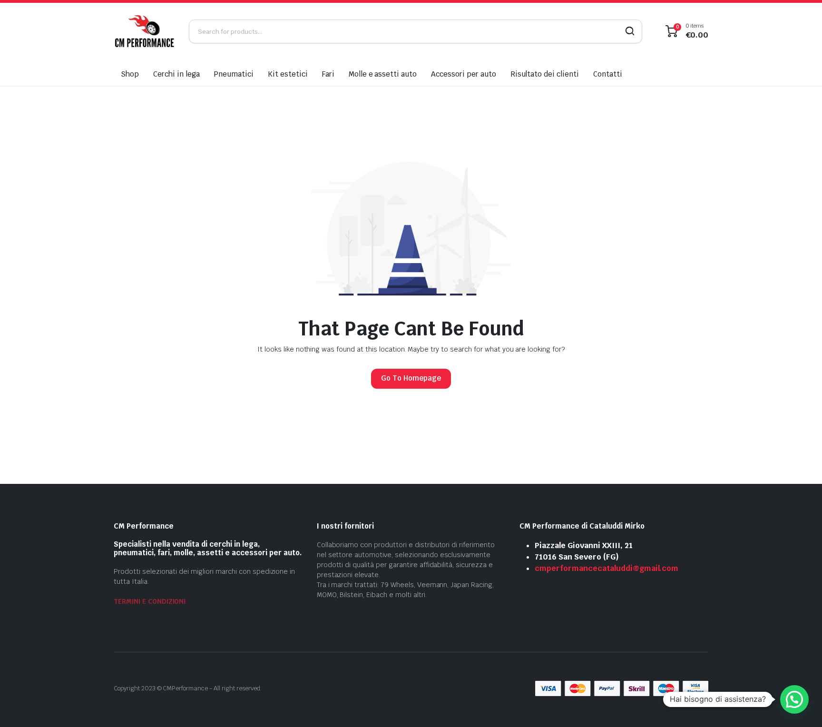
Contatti (607, 74)
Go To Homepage (411, 378)
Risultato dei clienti (544, 74)
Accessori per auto (463, 74)
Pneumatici (234, 74)
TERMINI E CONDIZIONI (150, 601)
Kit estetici (288, 74)
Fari (328, 74)
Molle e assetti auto (383, 74)
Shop (130, 74)
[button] (794, 699)
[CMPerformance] (144, 31)
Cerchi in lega (176, 74)
